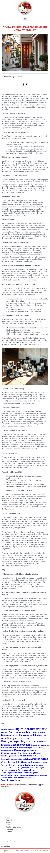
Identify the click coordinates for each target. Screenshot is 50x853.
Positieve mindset (41, 762)
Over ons (9, 829)
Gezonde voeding (20, 744)
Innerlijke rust (45, 745)
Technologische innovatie (12, 773)
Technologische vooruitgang (26, 775)
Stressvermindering (26, 770)
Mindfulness (26, 755)
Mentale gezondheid (10, 756)
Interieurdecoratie (9, 747)
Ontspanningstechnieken (21, 759)
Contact (9, 832)
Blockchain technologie (7, 729)
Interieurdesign (25, 747)
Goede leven (10, 820)
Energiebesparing (13, 741)
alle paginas (5, 846)
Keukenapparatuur (25, 750)
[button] (25, 19)
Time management (41, 775)
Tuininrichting (22, 778)
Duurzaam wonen (35, 732)
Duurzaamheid (17, 732)
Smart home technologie (33, 768)
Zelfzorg (18, 780)
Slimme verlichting (15, 768)
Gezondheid (35, 745)
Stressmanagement (9, 770)
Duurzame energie (9, 735)
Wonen (10, 785)
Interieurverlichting (37, 748)
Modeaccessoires (38, 756)
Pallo (3, 785)
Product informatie (13, 827)
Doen (8, 825)
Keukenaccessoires (7, 750)
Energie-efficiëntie (18, 738)
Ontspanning (5, 759)
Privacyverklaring (9, 841)
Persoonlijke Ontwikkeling (21, 762)
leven (12, 509)
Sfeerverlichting (8, 765)
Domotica (4, 732)
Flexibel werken (31, 742)
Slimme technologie (27, 765)
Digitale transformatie (31, 729)
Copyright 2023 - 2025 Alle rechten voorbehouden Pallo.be (25, 851)
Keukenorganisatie (9, 753)
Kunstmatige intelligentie (30, 753)
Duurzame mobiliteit (29, 735)
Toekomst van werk (9, 778)
